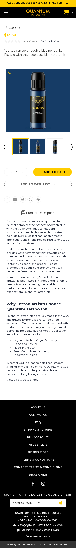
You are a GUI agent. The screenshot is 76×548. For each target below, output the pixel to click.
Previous (4, 147)
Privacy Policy (38, 437)
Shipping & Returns (38, 429)
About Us (38, 407)
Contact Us (38, 414)
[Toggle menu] (11, 12)
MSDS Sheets (38, 444)
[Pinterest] (38, 199)
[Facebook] (7, 199)
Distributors (38, 452)
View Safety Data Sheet (22, 379)
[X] (30, 199)
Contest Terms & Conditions (38, 467)
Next (72, 147)
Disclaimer (38, 474)
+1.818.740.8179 (40, 536)
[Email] (15, 199)
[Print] (23, 199)
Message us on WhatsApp (41, 530)
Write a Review (50, 41)
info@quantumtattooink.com (40, 525)
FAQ (38, 422)
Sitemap (64, 544)
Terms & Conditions (38, 459)
